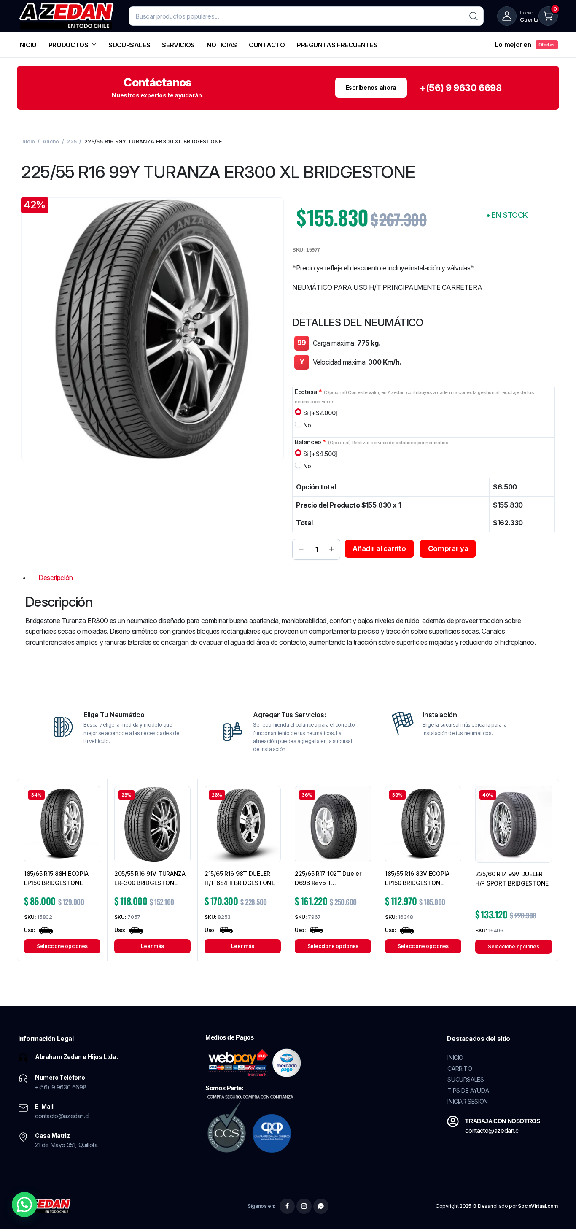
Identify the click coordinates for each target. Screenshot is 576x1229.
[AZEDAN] (66, 16)
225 (72, 141)
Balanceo (371, 442)
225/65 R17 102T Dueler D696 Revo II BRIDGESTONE (328, 878)
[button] (24, 1204)
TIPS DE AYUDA (468, 1090)
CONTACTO (267, 45)
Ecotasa (414, 396)
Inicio (28, 141)
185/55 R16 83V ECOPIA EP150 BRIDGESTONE (417, 878)
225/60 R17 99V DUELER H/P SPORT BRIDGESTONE (512, 878)
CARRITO (459, 1068)
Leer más (152, 946)
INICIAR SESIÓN (467, 1101)
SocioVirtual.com (538, 1206)
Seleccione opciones (62, 946)
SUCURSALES (129, 45)
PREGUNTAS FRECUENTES (337, 45)
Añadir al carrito (379, 548)
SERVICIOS (178, 45)
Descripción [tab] (55, 577)
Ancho (51, 141)
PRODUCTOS (68, 45)
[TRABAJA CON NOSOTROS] (453, 1121)
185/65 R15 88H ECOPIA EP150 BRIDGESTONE (56, 878)
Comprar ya (448, 548)
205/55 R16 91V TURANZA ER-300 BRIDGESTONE (150, 878)
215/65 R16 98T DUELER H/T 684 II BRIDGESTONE (240, 878)
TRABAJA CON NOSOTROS (502, 1121)
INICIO (27, 45)
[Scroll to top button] (557, 1210)
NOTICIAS (222, 45)
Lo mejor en (525, 45)
